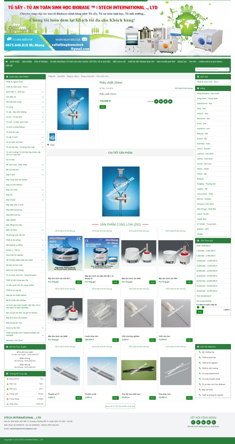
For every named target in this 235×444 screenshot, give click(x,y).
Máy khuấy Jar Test (166, 61)
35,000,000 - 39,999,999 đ (206, 286)
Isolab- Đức (201, 219)
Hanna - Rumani (204, 149)
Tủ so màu (10, 159)
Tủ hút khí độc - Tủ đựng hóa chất (20, 147)
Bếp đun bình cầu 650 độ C (59, 278)
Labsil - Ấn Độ (203, 214)
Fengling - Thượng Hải (206, 184)
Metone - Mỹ (202, 133)
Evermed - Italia (203, 143)
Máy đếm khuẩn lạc (14, 210)
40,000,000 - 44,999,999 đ (206, 291)
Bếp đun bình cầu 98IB (131, 278)
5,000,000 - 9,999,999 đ (205, 256)
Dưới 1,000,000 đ (203, 246)
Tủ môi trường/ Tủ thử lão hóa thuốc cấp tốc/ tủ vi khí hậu (80, 61)
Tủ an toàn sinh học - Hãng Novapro (21, 275)
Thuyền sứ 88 (90, 394)
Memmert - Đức (203, 118)
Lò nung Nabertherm (210, 373)
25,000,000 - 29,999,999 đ (206, 276)
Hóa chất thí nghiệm (14, 255)
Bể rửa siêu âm (12, 169)
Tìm (199, 312)
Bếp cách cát (119, 61)
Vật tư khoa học (208, 352)
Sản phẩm (27, 61)
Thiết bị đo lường (13, 240)
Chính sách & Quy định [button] (210, 61)
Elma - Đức (201, 108)
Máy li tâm (10, 174)
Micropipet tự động (14, 245)
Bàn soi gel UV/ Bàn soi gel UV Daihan (21, 313)
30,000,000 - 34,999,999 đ (206, 281)
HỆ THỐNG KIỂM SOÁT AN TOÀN (19, 260)
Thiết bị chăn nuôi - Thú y (17, 87)
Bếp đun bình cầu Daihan (16, 318)
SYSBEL (200, 234)
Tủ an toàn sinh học (14, 142)
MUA (103, 107)
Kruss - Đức (202, 123)
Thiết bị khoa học (209, 357)
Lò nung (9, 107)
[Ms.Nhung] (25, 358)
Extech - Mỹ (202, 138)
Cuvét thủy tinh (91, 336)
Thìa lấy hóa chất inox (131, 394)
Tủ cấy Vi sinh (12, 137)
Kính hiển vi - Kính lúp (15, 92)
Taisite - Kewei (203, 169)
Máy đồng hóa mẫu (14, 225)
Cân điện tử (11, 97)
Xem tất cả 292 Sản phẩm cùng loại (120, 406)
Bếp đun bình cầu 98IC (168, 278)
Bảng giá (182, 61)
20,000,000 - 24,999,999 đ (206, 271)
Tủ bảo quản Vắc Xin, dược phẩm (20, 285)
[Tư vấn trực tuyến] (25, 352)
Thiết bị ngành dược (14, 82)
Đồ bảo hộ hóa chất (14, 265)
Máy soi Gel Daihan (14, 185)
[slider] (198, 307)
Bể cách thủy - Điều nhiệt (16, 164)
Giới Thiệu (15, 61)
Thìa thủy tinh (165, 394)
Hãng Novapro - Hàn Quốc (208, 93)
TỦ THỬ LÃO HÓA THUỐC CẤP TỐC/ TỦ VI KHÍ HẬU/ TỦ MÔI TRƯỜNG (23, 306)
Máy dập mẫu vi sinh (15, 205)
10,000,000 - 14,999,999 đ (206, 261)
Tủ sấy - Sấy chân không (16, 112)
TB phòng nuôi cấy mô (15, 235)
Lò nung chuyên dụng (211, 379)
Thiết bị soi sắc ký (13, 290)
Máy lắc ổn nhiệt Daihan (16, 295)
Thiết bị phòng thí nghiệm (212, 395)
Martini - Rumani (204, 199)
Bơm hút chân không (15, 270)
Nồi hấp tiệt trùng (13, 102)
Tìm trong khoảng (203, 301)
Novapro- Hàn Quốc (14, 340)
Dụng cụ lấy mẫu (13, 328)
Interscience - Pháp (205, 194)
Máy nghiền (11, 220)
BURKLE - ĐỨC (203, 229)
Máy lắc (9, 195)
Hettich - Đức (202, 113)
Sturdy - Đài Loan (204, 164)
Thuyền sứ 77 (53, 394)
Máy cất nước (12, 190)
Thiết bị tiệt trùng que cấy (141, 61)
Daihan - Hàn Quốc (205, 159)
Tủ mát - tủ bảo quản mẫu (17, 122)
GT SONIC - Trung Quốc (206, 224)
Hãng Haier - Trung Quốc (207, 98)
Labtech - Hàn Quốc (205, 154)
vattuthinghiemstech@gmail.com (23, 428)
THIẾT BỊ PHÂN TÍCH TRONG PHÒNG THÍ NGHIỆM (22, 334)
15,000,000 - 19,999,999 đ (206, 266)
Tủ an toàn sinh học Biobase (213, 384)
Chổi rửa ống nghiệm (130, 336)
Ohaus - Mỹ (202, 174)
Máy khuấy (10, 200)
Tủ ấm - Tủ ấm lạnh (14, 117)
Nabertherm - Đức (204, 103)
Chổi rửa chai (164, 336)
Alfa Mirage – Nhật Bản (206, 209)
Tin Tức (192, 61)
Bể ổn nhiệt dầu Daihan (16, 300)
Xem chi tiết (76, 272)
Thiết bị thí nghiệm (210, 363)
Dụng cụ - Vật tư (13, 250)
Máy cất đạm (11, 230)
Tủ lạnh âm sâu (12, 132)
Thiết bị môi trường (210, 368)
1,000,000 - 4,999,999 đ (205, 251)
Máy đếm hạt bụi (13, 215)
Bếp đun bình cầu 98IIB (57, 336)
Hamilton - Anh (203, 128)
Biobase (200, 179)
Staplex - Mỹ (202, 189)
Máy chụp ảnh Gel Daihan (17, 180)
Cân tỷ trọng (41, 61)
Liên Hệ (9, 65)
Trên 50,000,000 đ (203, 296)
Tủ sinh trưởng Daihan (15, 127)
